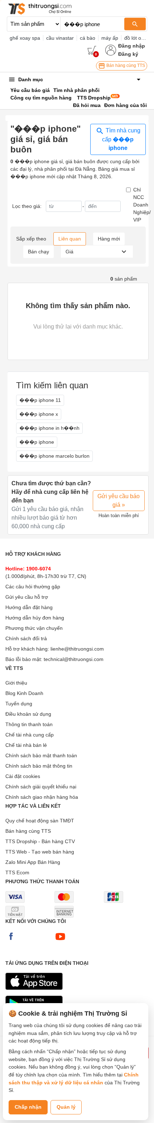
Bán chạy (38, 251)
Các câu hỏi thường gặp (32, 586)
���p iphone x (38, 414)
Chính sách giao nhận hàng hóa (41, 797)
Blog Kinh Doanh (24, 693)
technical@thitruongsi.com (74, 659)
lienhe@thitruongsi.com (77, 649)
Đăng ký (128, 54)
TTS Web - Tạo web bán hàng (39, 852)
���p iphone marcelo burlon (54, 456)
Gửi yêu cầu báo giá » (118, 500)
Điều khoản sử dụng (28, 714)
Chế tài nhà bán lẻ (26, 745)
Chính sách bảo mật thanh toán (41, 755)
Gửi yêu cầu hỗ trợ (26, 597)
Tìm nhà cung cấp (121, 139)
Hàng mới (109, 239)
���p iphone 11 (40, 400)
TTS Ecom (17, 872)
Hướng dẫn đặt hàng (29, 607)
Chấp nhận (28, 1107)
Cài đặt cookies (22, 776)
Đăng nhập (131, 46)
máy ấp (109, 38)
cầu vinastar (60, 38)
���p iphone (36, 442)
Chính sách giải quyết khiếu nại (40, 786)
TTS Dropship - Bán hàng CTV (40, 841)
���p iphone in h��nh (49, 428)
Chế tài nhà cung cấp (29, 735)
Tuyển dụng (18, 703)
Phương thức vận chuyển (34, 628)
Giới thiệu (16, 683)
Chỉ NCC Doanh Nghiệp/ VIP (142, 205)
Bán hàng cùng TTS (125, 65)
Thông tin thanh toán (29, 724)
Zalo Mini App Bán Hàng (32, 862)
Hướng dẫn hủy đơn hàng (34, 618)
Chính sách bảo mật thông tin (38, 766)
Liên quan (69, 239)
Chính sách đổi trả (26, 638)
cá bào (87, 38)
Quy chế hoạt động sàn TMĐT (39, 820)
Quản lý (66, 1107)
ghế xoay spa (25, 38)
